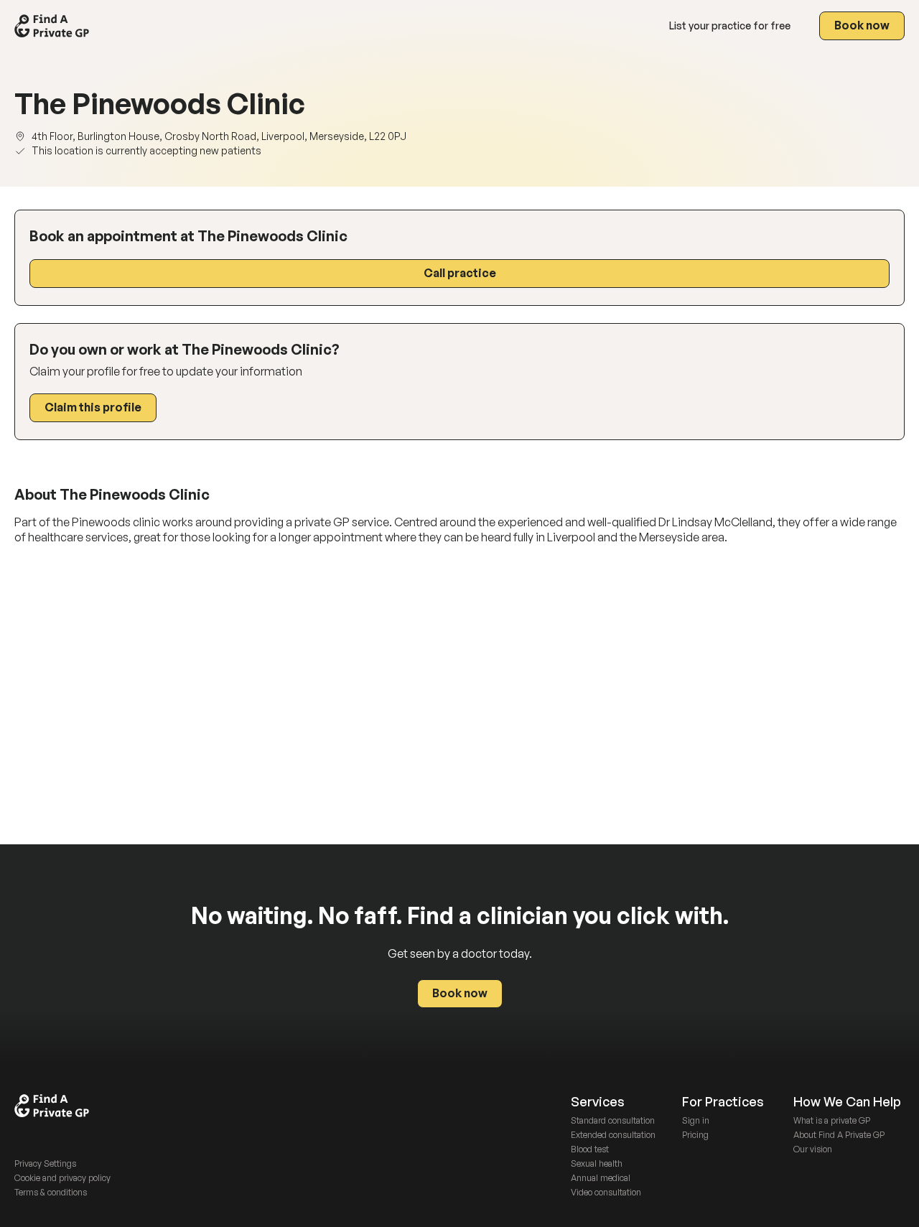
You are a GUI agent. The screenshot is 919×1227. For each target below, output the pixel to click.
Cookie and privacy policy (62, 1177)
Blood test (590, 1149)
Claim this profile (93, 407)
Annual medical (600, 1177)
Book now (862, 25)
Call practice (460, 273)
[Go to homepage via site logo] (51, 25)
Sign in (695, 1120)
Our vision (812, 1149)
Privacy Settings (45, 1163)
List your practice (729, 25)
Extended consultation (613, 1134)
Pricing (695, 1134)
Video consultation (606, 1192)
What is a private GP (831, 1120)
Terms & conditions (50, 1192)
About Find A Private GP (839, 1134)
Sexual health (596, 1163)
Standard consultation (613, 1120)
